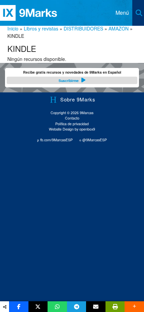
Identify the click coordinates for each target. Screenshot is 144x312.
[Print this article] (115, 306)
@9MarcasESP (94, 139)
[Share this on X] (38, 306)
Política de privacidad (72, 123)
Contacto (72, 118)
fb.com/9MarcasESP (56, 139)
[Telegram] (76, 306)
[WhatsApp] (57, 306)
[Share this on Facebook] (18, 306)
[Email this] (95, 306)
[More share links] (134, 306)
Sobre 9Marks (77, 99)
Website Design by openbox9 (72, 129)
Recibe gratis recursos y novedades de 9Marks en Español (72, 76)
